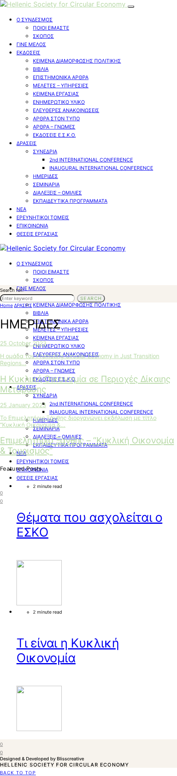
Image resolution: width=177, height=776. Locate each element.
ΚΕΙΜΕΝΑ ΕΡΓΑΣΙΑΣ (56, 94)
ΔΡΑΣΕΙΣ (26, 143)
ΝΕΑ (21, 209)
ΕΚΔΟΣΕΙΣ (28, 52)
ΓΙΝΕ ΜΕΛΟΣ (31, 44)
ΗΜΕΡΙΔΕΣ (45, 176)
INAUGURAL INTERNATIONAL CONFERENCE (101, 168)
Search (91, 298)
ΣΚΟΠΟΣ (43, 36)
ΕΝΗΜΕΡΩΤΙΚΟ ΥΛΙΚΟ (59, 102)
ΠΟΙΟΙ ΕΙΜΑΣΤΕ (51, 28)
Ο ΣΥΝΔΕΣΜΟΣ (34, 19)
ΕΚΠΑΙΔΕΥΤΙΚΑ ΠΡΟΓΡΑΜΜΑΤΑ (70, 201)
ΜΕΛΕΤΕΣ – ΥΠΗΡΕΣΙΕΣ (60, 85)
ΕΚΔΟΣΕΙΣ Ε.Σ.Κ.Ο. (54, 135)
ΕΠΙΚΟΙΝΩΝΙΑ (32, 226)
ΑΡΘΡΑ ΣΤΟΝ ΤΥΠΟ (56, 118)
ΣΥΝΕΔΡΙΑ (45, 151)
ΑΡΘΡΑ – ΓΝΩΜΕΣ (54, 127)
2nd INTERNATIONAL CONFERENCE (91, 160)
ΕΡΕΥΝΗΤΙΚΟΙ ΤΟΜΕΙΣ (42, 217)
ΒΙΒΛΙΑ (41, 69)
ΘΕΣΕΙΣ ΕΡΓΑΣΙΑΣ (37, 234)
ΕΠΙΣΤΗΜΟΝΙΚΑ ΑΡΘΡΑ (60, 77)
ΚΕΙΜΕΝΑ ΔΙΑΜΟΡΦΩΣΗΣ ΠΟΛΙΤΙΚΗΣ (77, 61)
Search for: (11, 290)
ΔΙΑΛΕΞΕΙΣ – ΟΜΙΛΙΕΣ (57, 193)
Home (6, 305)
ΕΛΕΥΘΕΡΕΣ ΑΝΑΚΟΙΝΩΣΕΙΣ (66, 110)
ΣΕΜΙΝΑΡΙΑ (46, 184)
